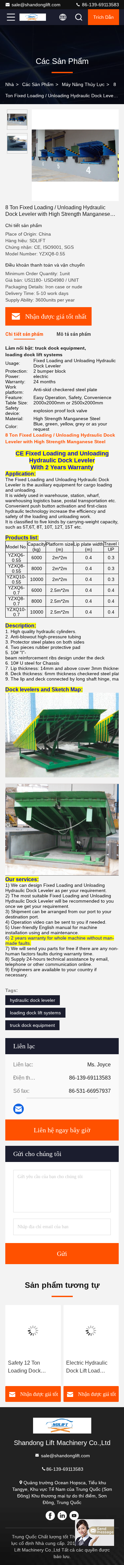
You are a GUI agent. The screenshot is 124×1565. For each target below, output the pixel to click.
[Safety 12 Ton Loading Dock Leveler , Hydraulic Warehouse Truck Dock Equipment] (33, 1330)
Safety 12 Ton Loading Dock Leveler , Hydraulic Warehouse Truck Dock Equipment (30, 1367)
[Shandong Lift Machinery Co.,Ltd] (33, 17)
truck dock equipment (32, 1025)
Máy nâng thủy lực (83, 84)
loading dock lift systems (35, 1012)
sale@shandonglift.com (36, 4)
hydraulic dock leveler (32, 1000)
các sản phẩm (38, 84)
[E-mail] (18, 1109)
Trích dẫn (103, 17)
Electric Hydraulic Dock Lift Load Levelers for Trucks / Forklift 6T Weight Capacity (89, 1367)
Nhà (9, 84)
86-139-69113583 (100, 4)
